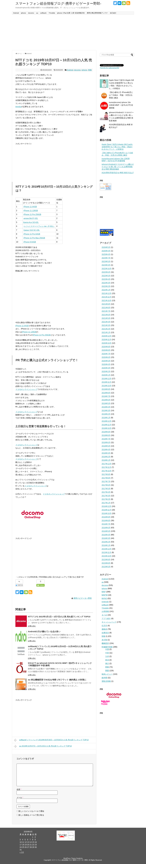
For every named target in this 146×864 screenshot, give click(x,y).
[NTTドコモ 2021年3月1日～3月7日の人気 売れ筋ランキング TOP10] (21, 621)
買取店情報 (106, 681)
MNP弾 (105, 595)
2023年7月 (106, 258)
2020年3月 (106, 368)
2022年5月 (106, 276)
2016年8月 (106, 521)
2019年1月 (106, 418)
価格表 (104, 629)
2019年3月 (106, 411)
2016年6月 (106, 528)
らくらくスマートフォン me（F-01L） (39, 226)
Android (16, 13)
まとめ (104, 615)
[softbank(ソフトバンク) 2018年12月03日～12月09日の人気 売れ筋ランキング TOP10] (21, 651)
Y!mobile (52, 13)
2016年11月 (106, 510)
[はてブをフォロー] (119, 4)
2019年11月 (106, 382)
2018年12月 (106, 421)
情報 (90, 70)
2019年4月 (106, 407)
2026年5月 (106, 247)
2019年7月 (106, 396)
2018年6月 (106, 442)
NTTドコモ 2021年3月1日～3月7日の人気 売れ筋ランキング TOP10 (59, 616)
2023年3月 (106, 265)
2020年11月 (106, 340)
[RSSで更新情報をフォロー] (128, 4)
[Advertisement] (73, 32)
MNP (104, 592)
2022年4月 (106, 279)
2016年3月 (106, 538)
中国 (107, 649)
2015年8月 (106, 563)
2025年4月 (106, 254)
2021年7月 (106, 311)
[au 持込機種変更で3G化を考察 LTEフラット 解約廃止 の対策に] (21, 684)
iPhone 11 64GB (30, 207)
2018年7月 (106, 439)
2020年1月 (106, 375)
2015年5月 (106, 567)
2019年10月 (106, 386)
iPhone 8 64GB (29, 242)
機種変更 (105, 643)
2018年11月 (106, 425)
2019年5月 (106, 403)
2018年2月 (106, 457)
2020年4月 (106, 364)
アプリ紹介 (106, 618)
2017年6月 (106, 485)
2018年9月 (106, 432)
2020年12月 (106, 336)
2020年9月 (106, 347)
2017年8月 (106, 478)
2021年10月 (106, 301)
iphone (23, 13)
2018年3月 (106, 453)
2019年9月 (106, 389)
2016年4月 (106, 535)
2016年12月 (106, 506)
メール (20, 798)
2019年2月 (106, 414)
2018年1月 (106, 460)
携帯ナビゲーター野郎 (82, 598)
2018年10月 (106, 428)
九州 (107, 656)
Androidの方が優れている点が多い (44, 631)
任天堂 (104, 626)
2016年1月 (106, 545)
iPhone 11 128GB (30, 211)
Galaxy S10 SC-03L (31, 230)
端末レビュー (107, 674)
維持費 (104, 678)
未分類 (104, 640)
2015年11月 (106, 552)
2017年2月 (106, 499)
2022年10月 (106, 269)
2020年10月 (106, 343)
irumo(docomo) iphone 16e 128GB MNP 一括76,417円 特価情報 (121, 105)
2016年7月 (106, 524)
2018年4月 (106, 450)
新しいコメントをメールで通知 (31, 811)
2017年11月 (106, 467)
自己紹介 (113, 13)
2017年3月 (106, 496)
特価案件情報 (107, 647)
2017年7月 (106, 481)
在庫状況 (105, 633)
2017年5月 (106, 489)
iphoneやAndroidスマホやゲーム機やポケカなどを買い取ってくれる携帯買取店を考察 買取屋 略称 (118, 166)
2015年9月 (106, 560)
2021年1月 (106, 332)
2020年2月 (106, 371)
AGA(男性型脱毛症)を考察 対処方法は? (118, 173)
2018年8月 (106, 435)
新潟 (107, 660)
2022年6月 (106, 272)
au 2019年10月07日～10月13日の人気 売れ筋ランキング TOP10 (45, 746)
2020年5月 (106, 361)
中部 (107, 653)
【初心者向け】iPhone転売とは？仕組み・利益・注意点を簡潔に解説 (121, 95)
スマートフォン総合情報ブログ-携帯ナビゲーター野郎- (58, 3)
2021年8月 (106, 308)
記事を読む (32, 626)
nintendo (105, 602)
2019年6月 (106, 400)
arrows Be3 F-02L (30, 218)
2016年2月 (106, 542)
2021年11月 (106, 297)
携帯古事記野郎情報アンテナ (97, 13)
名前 (19, 789)
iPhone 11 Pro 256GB (32, 214)
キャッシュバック (109, 622)
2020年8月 (106, 350)
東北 (107, 663)
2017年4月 (106, 492)
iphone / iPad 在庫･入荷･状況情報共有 (71, 13)
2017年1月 (106, 503)
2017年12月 (106, 464)
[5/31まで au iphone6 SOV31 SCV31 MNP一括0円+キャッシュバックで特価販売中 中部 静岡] (21, 667)
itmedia (18, 107)
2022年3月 (106, 283)
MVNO (104, 598)
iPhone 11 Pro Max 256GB (34, 238)
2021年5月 (106, 318)
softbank (43, 13)
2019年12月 (106, 379)
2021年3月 (106, 325)
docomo (31, 13)
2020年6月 (106, 357)
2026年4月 (106, 251)
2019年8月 (106, 393)
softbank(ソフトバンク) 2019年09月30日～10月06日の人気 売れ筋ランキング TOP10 (54, 740)
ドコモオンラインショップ (26, 389)
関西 (107, 671)
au (37, 13)
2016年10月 (106, 513)
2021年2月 (106, 329)
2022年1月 (106, 290)
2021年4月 (106, 322)
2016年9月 (106, 517)
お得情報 (105, 611)
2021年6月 (106, 315)
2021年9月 (106, 304)
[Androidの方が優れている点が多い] (21, 636)
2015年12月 (106, 549)
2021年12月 (106, 293)
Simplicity (79, 858)
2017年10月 (106, 471)
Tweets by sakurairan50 (109, 68)
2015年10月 (106, 556)
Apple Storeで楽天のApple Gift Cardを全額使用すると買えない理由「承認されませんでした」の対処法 (117, 146)
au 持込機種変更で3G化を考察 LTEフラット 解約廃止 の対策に (57, 680)
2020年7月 (106, 354)
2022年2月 (106, 286)
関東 (107, 667)
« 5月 (22, 852)
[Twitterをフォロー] (115, 4)
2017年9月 (106, 474)
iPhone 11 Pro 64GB (31, 234)
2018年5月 (106, 446)
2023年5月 (106, 261)
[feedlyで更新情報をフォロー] (124, 4)
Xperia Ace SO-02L (31, 222)
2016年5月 (106, 531)
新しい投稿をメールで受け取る (31, 815)
